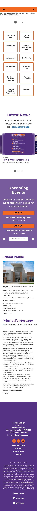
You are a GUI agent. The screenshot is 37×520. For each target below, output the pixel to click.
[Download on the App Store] (18, 509)
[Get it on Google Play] (18, 504)
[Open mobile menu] (33, 9)
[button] (4, 9)
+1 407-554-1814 (21, 439)
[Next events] (33, 245)
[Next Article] (22, 177)
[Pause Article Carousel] (15, 177)
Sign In (18, 461)
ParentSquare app (20, 126)
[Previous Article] (18, 177)
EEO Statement (18, 452)
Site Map (18, 455)
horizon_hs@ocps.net (21, 441)
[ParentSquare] (19, 499)
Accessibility (18, 458)
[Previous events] (4, 245)
